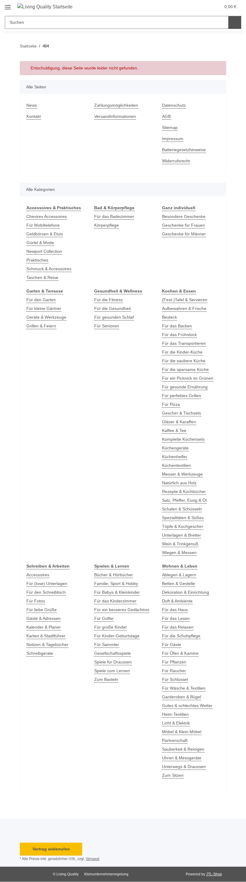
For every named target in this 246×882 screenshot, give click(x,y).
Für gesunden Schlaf (114, 317)
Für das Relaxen (178, 627)
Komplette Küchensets (183, 439)
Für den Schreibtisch (46, 592)
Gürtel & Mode (40, 242)
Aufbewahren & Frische (184, 308)
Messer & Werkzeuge (182, 474)
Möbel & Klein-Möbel (181, 731)
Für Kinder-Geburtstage (117, 635)
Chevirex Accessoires (46, 216)
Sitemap (170, 127)
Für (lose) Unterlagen (46, 583)
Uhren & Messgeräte (181, 757)
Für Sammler (106, 644)
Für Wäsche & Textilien (184, 688)
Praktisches (37, 260)
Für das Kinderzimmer (115, 601)
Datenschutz (174, 105)
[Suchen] (234, 22)
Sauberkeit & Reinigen (183, 749)
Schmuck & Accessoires (48, 268)
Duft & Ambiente (177, 601)
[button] (192, 7)
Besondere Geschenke (184, 216)
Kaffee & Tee (174, 430)
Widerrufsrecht (176, 160)
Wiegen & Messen (179, 552)
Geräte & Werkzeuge (46, 317)
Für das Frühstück (179, 334)
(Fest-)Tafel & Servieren (184, 299)
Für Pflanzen (174, 662)
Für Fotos (35, 601)
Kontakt (33, 116)
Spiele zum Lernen (112, 670)
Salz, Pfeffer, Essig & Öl (184, 500)
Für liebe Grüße (41, 609)
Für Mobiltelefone (43, 225)
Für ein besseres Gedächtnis (121, 609)
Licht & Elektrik (176, 723)
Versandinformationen (115, 116)
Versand (92, 859)
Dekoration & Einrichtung (185, 592)
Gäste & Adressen (43, 618)
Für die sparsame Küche (185, 369)
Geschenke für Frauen (183, 225)
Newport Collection (44, 251)
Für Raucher (174, 670)
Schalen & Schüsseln (182, 509)
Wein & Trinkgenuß (180, 543)
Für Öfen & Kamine (180, 653)
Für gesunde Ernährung (185, 386)
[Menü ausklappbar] (8, 5)
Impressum (172, 138)
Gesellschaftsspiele (112, 653)
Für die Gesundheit (112, 308)
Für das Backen (177, 325)
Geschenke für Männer (184, 233)
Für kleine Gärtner (43, 308)
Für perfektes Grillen (181, 395)
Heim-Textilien (175, 714)
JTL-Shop (214, 874)
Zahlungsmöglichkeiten (116, 105)
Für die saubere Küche (184, 360)
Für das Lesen (176, 618)
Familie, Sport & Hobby (116, 583)
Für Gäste (171, 644)
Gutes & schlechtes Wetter (187, 705)
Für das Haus (175, 609)
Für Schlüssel (175, 679)
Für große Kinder (110, 627)
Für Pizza (171, 404)
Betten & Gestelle (178, 583)
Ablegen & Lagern (179, 574)
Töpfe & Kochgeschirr (182, 526)
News (31, 105)
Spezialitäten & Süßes (183, 517)
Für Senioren (106, 325)
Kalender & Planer (43, 627)
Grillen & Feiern (41, 325)
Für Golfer (104, 618)
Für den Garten (41, 299)
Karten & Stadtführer (45, 635)
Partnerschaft (175, 740)
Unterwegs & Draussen (184, 766)
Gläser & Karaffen (179, 421)
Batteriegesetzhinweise (184, 149)
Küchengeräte (175, 448)
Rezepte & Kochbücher (184, 491)
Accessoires (37, 574)
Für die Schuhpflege (181, 635)
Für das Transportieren (184, 343)
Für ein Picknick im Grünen (187, 378)
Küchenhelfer (174, 456)
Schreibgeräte (39, 653)
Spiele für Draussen (113, 662)
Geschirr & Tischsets (181, 413)
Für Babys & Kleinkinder (117, 592)
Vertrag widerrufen (51, 849)
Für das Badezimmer (114, 216)
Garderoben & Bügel (181, 696)
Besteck (169, 317)
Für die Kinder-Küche (182, 352)
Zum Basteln (106, 679)
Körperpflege (106, 225)
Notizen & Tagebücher (47, 644)
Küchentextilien (176, 465)
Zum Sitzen (173, 775)
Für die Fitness (108, 299)
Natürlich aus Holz (179, 482)
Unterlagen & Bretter (181, 535)
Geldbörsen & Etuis (44, 233)
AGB (166, 116)
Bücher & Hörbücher (113, 574)
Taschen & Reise (42, 277)
